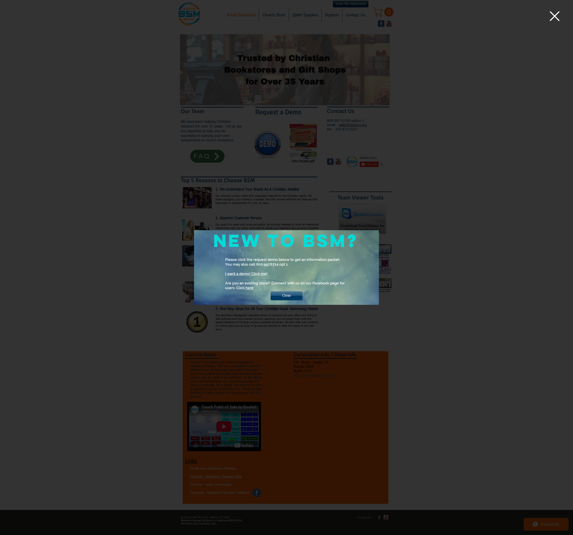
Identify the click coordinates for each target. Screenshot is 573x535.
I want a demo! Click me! (246, 274)
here (250, 288)
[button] (555, 16)
